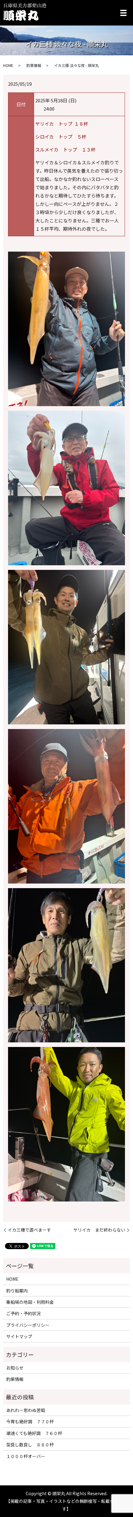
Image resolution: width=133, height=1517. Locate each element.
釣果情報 (33, 65)
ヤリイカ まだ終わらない (99, 1230)
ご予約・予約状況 (23, 1313)
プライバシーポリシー (27, 1325)
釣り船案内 (17, 1291)
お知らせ (15, 1368)
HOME (8, 65)
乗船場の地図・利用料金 (30, 1302)
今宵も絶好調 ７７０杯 (30, 1421)
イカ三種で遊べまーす (29, 1230)
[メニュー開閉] (123, 13)
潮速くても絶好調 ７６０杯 (34, 1433)
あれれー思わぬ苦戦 (25, 1410)
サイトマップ (19, 1336)
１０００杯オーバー (25, 1456)
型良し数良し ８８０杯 (30, 1444)
